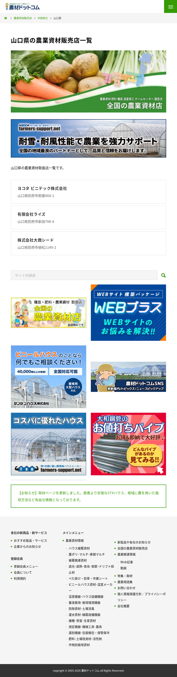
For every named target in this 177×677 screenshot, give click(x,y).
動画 (123, 568)
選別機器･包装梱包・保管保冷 (89, 632)
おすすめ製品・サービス (30, 540)
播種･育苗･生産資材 (82, 620)
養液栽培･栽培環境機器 (84, 602)
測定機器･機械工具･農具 (85, 626)
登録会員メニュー (26, 566)
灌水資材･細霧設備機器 (84, 614)
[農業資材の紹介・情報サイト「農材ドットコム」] (22, 6)
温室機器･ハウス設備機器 (86, 596)
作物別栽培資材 (79, 645)
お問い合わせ (126, 588)
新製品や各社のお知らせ (134, 542)
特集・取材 (125, 576)
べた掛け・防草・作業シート (88, 578)
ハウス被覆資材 (79, 548)
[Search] (163, 276)
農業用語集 (125, 582)
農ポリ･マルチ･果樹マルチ (87, 554)
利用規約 (20, 578)
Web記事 (126, 562)
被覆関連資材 (78, 560)
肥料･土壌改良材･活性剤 (85, 638)
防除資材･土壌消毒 (81, 608)
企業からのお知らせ (27, 546)
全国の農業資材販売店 (132, 548)
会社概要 (123, 606)
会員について (23, 572)
